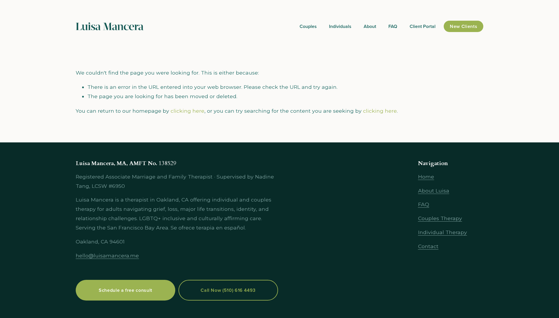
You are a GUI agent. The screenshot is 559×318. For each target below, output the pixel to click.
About (370, 26)
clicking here (187, 111)
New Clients (463, 26)
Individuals (340, 26)
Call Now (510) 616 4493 (228, 290)
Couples (308, 26)
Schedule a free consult (125, 290)
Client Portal (423, 26)
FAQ (392, 26)
